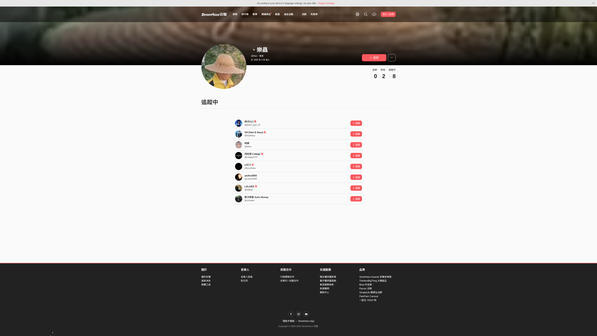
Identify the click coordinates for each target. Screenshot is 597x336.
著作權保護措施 (328, 280)
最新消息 (206, 280)
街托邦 (244, 280)
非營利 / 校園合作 (289, 280)
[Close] (593, 3)
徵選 (277, 14)
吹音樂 (314, 14)
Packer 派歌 (365, 288)
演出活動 (288, 14)
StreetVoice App (306, 321)
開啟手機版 (288, 321)
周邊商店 (266, 14)
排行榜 (244, 14)
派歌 (304, 14)
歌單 (255, 14)
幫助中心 (324, 292)
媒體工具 (206, 284)
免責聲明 (324, 288)
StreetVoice (214, 14)
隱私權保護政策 (328, 276)
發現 (235, 14)
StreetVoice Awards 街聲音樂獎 (375, 276)
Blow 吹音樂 (365, 284)
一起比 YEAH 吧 (367, 300)
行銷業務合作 (287, 276)
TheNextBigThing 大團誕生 (373, 280)
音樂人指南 (246, 276)
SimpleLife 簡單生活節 (370, 292)
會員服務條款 (327, 284)
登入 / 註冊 (388, 14)
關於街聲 (206, 276)
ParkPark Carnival (368, 296)
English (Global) (326, 3)
